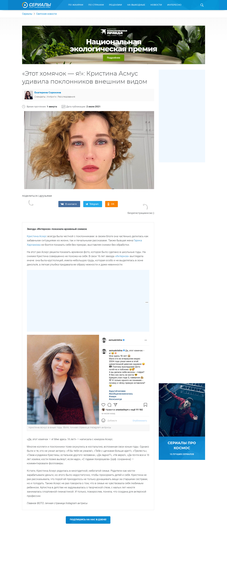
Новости (156, 5)
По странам (96, 5)
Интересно (174, 5)
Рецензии (115, 5)
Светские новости (46, 13)
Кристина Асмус (37, 236)
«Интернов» (122, 256)
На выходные (136, 5)
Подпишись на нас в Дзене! (88, 520)
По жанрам (75, 5)
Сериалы (27, 13)
